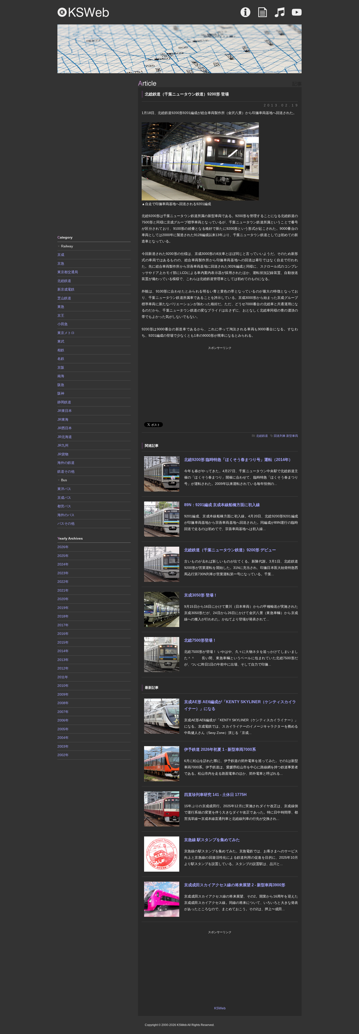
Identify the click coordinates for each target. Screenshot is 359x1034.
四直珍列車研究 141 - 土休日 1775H (215, 795)
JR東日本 (64, 411)
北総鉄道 (262, 436)
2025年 (63, 556)
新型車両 (292, 436)
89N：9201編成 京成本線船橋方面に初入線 (222, 505)
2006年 (63, 720)
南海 (60, 376)
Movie (297, 14)
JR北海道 (64, 437)
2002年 (63, 755)
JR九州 (62, 445)
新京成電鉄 (65, 289)
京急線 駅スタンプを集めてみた (212, 840)
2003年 (63, 746)
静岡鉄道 (64, 402)
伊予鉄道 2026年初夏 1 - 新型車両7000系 (220, 749)
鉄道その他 (65, 471)
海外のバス (65, 515)
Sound (280, 14)
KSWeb (83, 12)
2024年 (63, 564)
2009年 (63, 694)
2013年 (63, 660)
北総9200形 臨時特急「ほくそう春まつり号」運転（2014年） (238, 460)
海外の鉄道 (65, 463)
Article (262, 14)
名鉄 (60, 359)
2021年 (63, 590)
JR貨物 (62, 454)
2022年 (63, 582)
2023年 (63, 573)
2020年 (63, 599)
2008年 (63, 703)
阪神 (60, 393)
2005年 (63, 729)
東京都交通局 (67, 272)
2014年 (63, 651)
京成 (60, 255)
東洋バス (64, 489)
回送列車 (279, 436)
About (245, 14)
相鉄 (60, 350)
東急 (60, 307)
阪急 (60, 385)
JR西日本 (64, 428)
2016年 (63, 634)
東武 (60, 341)
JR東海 (62, 419)
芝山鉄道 (64, 298)
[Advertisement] (94, 154)
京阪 (60, 367)
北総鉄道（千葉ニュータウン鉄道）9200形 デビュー (230, 550)
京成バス (64, 498)
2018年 (63, 616)
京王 (60, 315)
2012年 (63, 668)
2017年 (63, 625)
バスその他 (65, 523)
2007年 (63, 712)
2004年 (63, 738)
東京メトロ (65, 333)
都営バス (64, 506)
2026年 (63, 547)
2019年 (63, 608)
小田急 (62, 324)
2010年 (63, 686)
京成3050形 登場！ (200, 595)
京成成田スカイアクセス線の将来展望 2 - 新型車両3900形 (234, 885)
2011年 (62, 677)
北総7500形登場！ (200, 640)
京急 (60, 263)
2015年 (63, 642)
